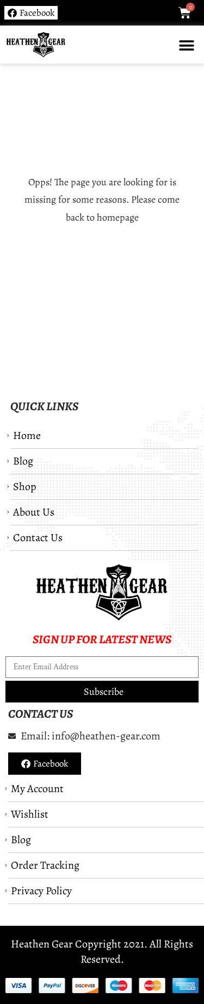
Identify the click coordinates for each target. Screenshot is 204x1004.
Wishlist (29, 814)
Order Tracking (45, 865)
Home (27, 435)
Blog (23, 461)
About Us (33, 512)
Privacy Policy (41, 890)
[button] (186, 45)
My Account (37, 788)
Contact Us (38, 537)
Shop (24, 486)
